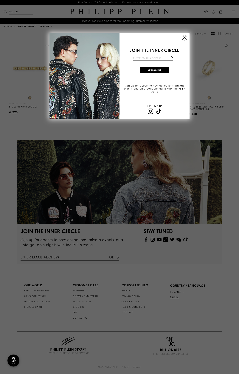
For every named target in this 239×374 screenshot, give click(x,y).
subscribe (155, 69)
